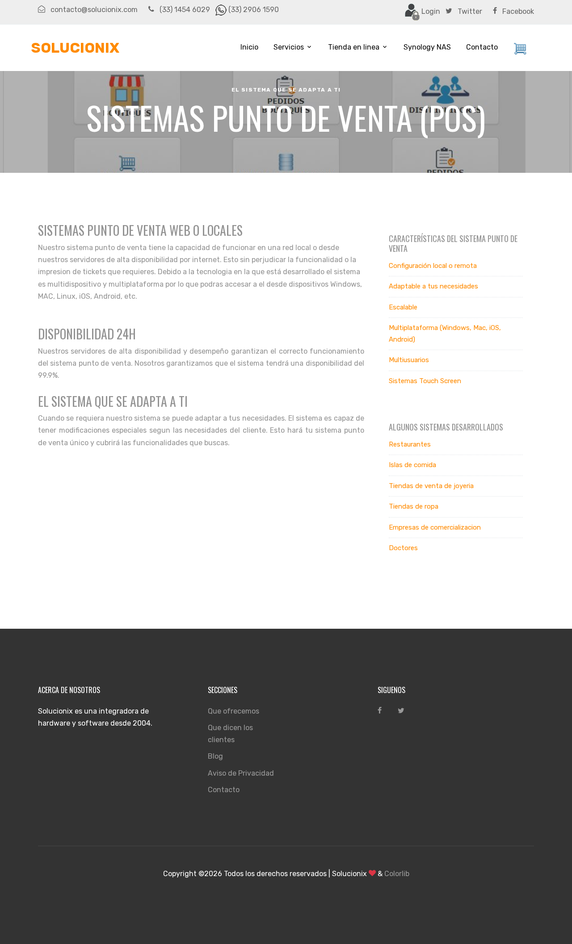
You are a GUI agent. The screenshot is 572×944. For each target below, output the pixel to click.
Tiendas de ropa (413, 506)
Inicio (249, 47)
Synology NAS (427, 47)
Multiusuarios (409, 360)
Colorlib (396, 873)
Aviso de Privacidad (241, 773)
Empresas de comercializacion (435, 527)
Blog (215, 756)
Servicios (288, 47)
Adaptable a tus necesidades (433, 286)
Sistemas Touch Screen (425, 381)
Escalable (403, 307)
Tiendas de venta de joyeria (431, 486)
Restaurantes (410, 444)
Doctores (403, 548)
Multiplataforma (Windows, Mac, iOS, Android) (445, 333)
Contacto (482, 47)
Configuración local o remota (433, 266)
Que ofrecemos (233, 711)
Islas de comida (412, 465)
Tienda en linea (353, 47)
